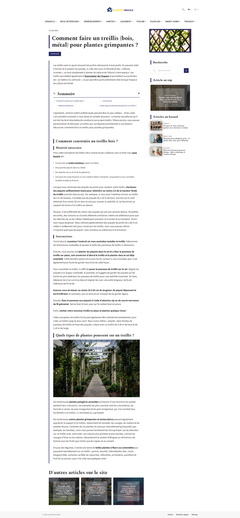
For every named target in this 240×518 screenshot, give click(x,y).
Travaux (166, 123)
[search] (183, 9)
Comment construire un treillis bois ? (70, 101)
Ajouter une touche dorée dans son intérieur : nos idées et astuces (170, 99)
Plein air (55, 54)
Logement (167, 148)
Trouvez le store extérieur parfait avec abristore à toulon (176, 126)
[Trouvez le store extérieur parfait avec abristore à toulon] (156, 125)
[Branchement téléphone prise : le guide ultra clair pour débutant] (156, 138)
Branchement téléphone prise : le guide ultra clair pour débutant (177, 139)
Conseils (96, 484)
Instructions (107, 101)
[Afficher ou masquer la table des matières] (107, 93)
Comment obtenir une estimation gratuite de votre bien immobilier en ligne (128, 490)
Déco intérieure (170, 95)
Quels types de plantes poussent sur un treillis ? (118, 105)
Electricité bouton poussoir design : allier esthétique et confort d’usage (175, 152)
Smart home (168, 136)
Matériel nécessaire (65, 105)
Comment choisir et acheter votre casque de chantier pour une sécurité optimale (96, 490)
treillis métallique (76, 163)
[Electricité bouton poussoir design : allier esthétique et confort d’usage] (156, 151)
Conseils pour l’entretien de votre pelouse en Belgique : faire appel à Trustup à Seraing (64, 490)
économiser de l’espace (97, 76)
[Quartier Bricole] (120, 9)
